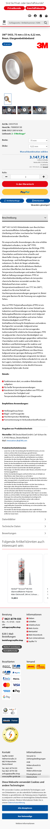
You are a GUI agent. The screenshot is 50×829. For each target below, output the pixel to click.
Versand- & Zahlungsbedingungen (36, 757)
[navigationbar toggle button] (4, 21)
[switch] (12, 713)
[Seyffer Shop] (1, 16)
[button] (6, 177)
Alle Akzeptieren (25, 808)
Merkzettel (33, 631)
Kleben (31, 618)
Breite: (5, 140)
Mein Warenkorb (35, 635)
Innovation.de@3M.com (17, 440)
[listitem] (25, 578)
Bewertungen (9, 533)
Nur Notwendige (25, 816)
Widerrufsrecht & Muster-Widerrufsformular (34, 768)
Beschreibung (9, 217)
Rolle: (4, 172)
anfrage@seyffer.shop (11, 773)
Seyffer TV (33, 641)
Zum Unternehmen (37, 638)
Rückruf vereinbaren (11, 647)
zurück (7, 44)
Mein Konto (33, 628)
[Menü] (15, 709)
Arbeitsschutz (34, 625)
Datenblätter (8, 519)
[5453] (25, 71)
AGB (28, 762)
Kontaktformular (10, 650)
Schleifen (32, 621)
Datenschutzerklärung (16, 802)
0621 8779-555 (12, 618)
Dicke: (5, 145)
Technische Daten (11, 526)
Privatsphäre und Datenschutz (34, 775)
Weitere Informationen (25, 823)
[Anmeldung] (35, 16)
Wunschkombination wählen (34, 151)
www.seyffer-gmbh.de (11, 776)
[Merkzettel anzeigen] (40, 16)
